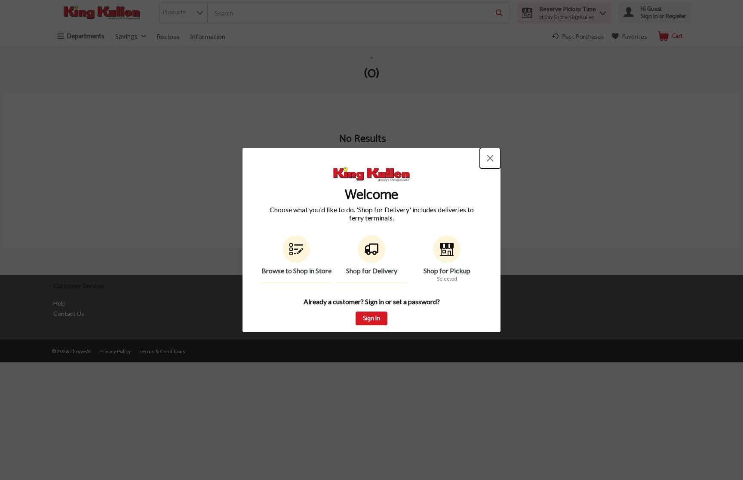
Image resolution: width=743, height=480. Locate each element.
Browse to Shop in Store (296, 270)
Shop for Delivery (371, 270)
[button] (296, 259)
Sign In (371, 319)
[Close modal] (490, 158)
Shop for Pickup (447, 270)
